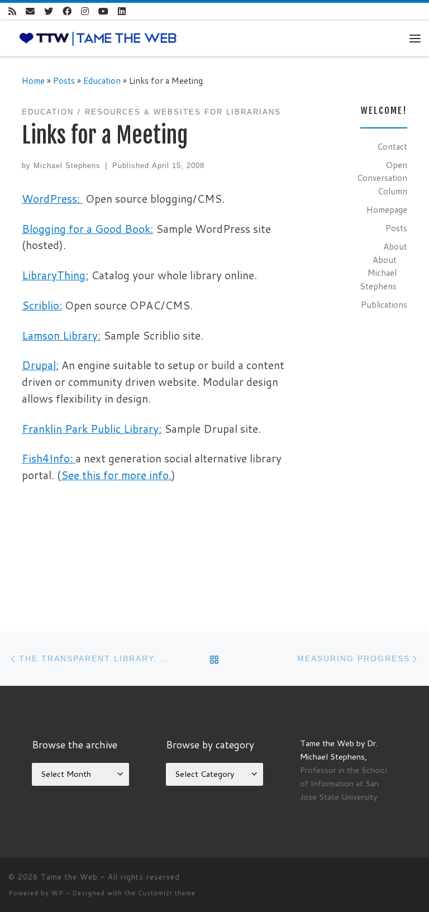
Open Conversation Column (382, 178)
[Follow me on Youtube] (103, 11)
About (395, 246)
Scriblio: (42, 305)
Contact (392, 146)
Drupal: (40, 365)
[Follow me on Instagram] (85, 11)
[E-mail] (30, 11)
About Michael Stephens (378, 273)
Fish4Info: (48, 458)
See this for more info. (116, 475)
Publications (384, 304)
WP (57, 893)
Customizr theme (167, 893)
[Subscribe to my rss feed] (12, 11)
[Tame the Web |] (98, 37)
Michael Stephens (67, 165)
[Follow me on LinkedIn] (122, 11)
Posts (64, 80)
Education (102, 80)
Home (33, 80)
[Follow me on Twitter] (48, 11)
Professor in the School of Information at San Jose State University (343, 783)
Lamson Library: (61, 335)
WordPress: (52, 198)
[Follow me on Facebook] (67, 11)
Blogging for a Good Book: (87, 228)
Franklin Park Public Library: (91, 428)
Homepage (386, 209)
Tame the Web (69, 877)
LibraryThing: (55, 275)
